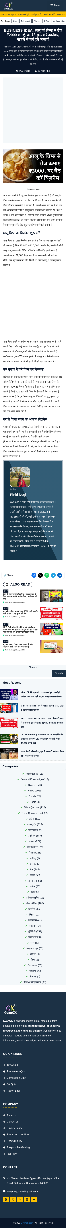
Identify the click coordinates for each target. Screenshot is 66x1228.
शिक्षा (33, 959)
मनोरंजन (32, 926)
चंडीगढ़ (33, 858)
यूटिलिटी (6, 591)
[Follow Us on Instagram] (27, 1199)
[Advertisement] (33, 110)
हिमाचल (33, 976)
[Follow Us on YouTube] (34, 1199)
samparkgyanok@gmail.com (22, 1191)
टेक (31, 869)
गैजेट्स (32, 852)
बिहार (31, 914)
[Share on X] (40, 575)
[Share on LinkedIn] (59, 575)
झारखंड (33, 864)
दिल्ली (32, 875)
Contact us (12, 1121)
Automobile (32, 773)
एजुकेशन (31, 835)
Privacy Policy (14, 1128)
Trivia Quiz (12, 1065)
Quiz (15, 21)
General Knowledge (32, 779)
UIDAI (46, 21)
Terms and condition (18, 1134)
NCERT (32, 785)
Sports (32, 796)
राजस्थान (32, 937)
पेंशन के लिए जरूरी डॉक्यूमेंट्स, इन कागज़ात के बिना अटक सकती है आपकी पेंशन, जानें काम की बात (20, 596)
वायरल (33, 954)
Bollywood (25, 21)
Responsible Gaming (18, 1147)
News (31, 790)
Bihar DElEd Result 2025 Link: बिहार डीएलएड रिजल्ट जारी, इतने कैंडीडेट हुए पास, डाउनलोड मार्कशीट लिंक (42, 722)
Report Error (13, 1090)
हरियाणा (32, 971)
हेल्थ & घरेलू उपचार (32, 982)
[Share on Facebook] (33, 575)
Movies (37, 21)
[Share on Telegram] (53, 575)
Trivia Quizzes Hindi (32, 813)
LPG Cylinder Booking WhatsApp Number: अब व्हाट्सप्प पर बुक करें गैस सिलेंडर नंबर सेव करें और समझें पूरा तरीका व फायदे (20, 629)
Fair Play (12, 1154)
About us (11, 1115)
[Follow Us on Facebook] (6, 1199)
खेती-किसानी (32, 847)
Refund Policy (14, 1141)
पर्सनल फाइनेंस (32, 897)
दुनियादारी (32, 881)
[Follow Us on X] (13, 1199)
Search (33, 667)
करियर (32, 841)
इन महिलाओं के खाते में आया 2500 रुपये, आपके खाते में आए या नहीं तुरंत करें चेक (20, 612)
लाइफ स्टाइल (32, 948)
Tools (33, 802)
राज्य (32, 943)
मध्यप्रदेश (32, 920)
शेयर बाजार (32, 965)
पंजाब (33, 892)
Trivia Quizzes (31, 807)
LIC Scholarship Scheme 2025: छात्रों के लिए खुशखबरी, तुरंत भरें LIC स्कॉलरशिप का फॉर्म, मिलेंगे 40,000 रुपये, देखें (42, 738)
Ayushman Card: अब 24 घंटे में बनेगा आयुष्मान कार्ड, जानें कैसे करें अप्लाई (18, 645)
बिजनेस (31, 909)
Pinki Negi (45, 71)
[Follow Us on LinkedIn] (20, 1199)
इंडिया (32, 818)
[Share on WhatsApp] (46, 575)
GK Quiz (11, 1084)
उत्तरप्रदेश (31, 824)
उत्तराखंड (32, 830)
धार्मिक (32, 886)
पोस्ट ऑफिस (31, 903)
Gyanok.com (27, 1223)
